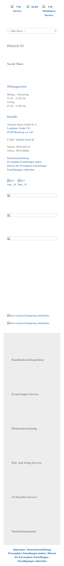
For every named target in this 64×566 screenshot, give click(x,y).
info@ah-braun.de (25, 139)
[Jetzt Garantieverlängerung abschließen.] (32, 316)
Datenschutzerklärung (18, 158)
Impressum (19, 549)
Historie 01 (15, 46)
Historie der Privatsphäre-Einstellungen (27, 165)
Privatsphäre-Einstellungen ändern (24, 162)
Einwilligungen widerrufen (20, 169)
